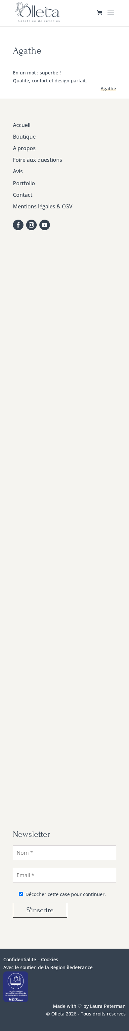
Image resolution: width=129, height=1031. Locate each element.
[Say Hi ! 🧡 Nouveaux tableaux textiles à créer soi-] (64, 717)
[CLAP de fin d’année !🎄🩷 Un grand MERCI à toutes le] (64, 778)
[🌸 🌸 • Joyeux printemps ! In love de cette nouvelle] (64, 534)
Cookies (49, 959)
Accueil (21, 125)
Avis (18, 171)
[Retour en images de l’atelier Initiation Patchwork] (64, 595)
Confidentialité (19, 959)
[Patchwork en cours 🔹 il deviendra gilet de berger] (64, 351)
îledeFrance (80, 967)
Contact (22, 194)
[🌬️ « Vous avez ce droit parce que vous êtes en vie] (64, 290)
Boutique (24, 136)
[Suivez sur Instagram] (31, 225)
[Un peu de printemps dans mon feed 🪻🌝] (64, 412)
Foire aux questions (37, 159)
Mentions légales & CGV (42, 206)
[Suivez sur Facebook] (18, 225)
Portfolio (24, 183)
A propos (24, 148)
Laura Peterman (107, 1006)
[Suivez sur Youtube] (44, 225)
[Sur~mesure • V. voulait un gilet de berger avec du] (64, 473)
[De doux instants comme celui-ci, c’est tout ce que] (64, 656)
